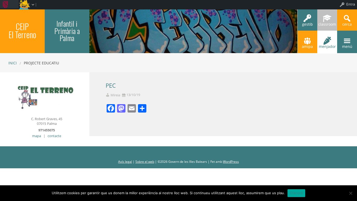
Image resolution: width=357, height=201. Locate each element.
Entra (350, 4)
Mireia (115, 95)
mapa (36, 135)
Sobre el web (144, 161)
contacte (54, 135)
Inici (12, 62)
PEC (111, 85)
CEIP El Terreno (22, 30)
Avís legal (125, 161)
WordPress (231, 161)
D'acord (296, 193)
